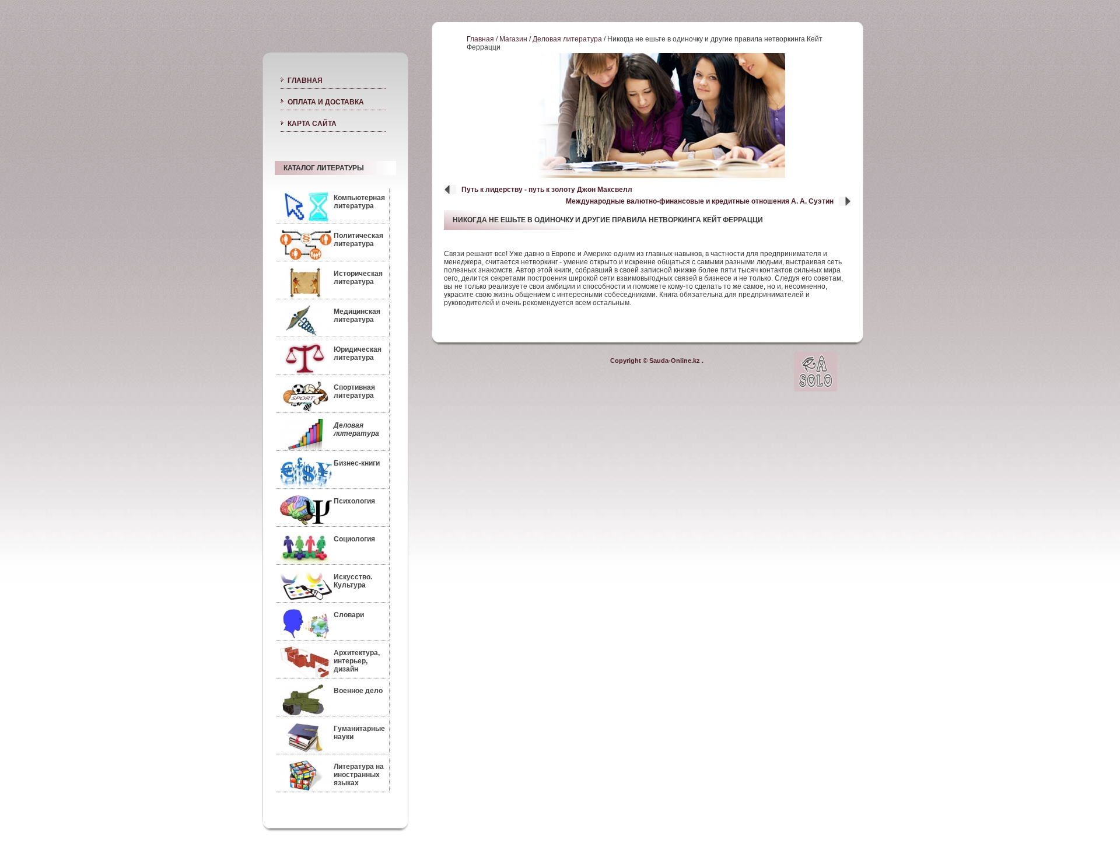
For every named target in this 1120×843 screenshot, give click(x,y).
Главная (480, 39)
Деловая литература (567, 39)
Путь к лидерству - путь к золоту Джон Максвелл (546, 190)
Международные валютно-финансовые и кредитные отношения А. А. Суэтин (700, 201)
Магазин (513, 39)
